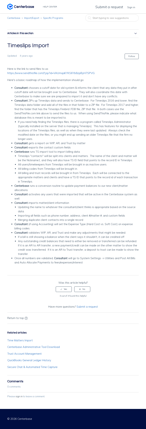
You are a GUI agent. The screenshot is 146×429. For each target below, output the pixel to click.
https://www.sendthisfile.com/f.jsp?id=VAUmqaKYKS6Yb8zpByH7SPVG (51, 73)
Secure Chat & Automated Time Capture (32, 367)
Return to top (15, 318)
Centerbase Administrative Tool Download (33, 347)
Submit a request (109, 7)
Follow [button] (131, 56)
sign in (19, 396)
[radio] (64, 289)
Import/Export (31, 18)
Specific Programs (53, 18)
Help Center (50, 6)
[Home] (20, 8)
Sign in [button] (131, 7)
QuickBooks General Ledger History (29, 360)
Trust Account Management (24, 353)
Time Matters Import (20, 340)
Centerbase (13, 18)
